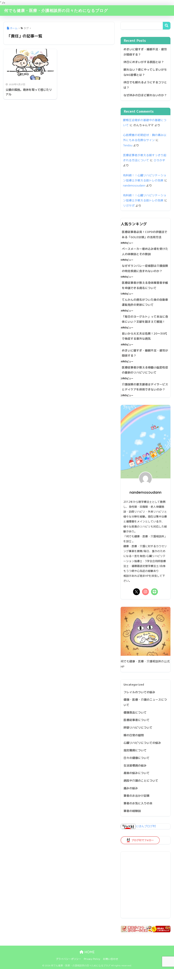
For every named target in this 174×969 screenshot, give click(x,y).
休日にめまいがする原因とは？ (144, 62)
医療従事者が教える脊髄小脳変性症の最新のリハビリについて (145, 370)
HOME (89, 952)
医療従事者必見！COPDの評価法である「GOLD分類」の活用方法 (144, 234)
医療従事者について (137, 720)
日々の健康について (137, 758)
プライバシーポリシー (68, 959)
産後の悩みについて (137, 773)
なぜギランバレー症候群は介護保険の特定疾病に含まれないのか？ (145, 268)
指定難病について (135, 750)
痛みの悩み (131, 788)
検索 (166, 25)
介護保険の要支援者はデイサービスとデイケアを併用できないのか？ (145, 386)
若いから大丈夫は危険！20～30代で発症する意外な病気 (144, 336)
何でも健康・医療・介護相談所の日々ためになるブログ (56, 10)
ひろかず (159, 160)
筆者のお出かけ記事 (137, 796)
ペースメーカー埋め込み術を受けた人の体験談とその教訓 (145, 251)
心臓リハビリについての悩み (142, 743)
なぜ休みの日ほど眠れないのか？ (145, 95)
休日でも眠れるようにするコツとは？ (145, 84)
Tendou (127, 145)
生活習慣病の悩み (135, 765)
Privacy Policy (92, 959)
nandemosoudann (134, 185)
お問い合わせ (110, 959)
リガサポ (129, 206)
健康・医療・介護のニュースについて (145, 702)
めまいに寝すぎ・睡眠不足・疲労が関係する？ (145, 51)
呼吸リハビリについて (138, 727)
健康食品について (135, 712)
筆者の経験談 (132, 811)
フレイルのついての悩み (139, 692)
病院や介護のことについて (141, 780)
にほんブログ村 (146, 826)
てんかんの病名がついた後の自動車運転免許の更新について (145, 302)
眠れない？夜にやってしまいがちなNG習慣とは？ (145, 72)
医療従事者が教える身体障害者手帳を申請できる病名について (145, 285)
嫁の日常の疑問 (134, 735)
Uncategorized (134, 684)
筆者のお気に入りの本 (138, 803)
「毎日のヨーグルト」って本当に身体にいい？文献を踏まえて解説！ (145, 319)
